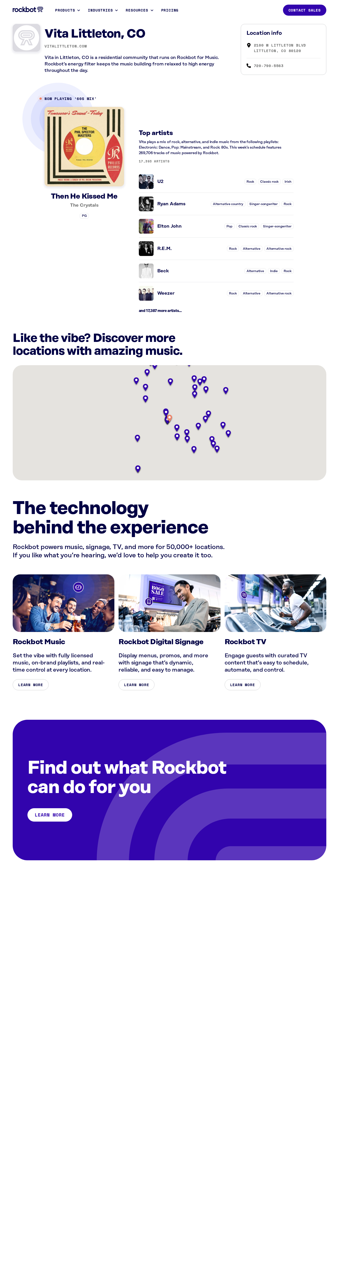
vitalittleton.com (66, 46)
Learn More (30, 684)
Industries (100, 10)
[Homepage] (28, 9)
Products (65, 10)
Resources (137, 10)
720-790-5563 (269, 65)
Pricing (170, 10)
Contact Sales (304, 10)
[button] (169, 419)
